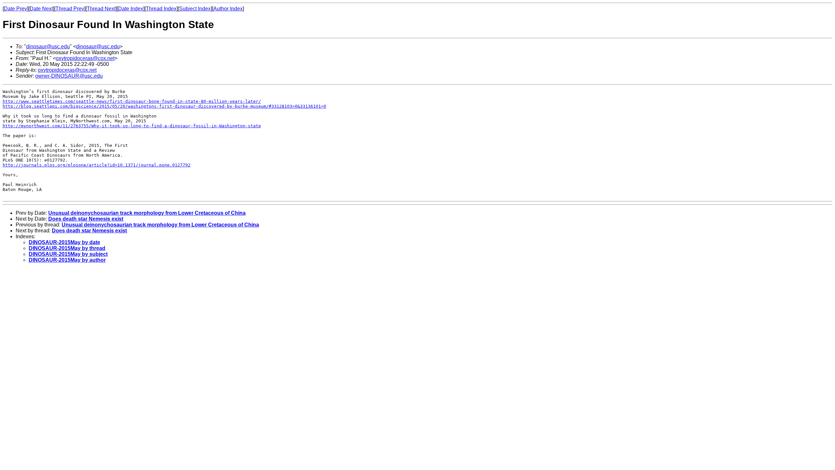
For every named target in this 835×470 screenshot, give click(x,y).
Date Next (41, 8)
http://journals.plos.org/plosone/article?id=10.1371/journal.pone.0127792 (96, 165)
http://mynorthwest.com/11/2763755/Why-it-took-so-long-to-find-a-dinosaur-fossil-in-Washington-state (132, 125)
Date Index (130, 8)
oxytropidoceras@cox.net (85, 58)
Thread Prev (69, 8)
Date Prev (15, 8)
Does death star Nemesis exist (85, 219)
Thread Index (161, 8)
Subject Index (195, 8)
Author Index (228, 8)
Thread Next (101, 8)
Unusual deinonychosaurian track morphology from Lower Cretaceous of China (147, 213)
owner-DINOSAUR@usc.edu (69, 76)
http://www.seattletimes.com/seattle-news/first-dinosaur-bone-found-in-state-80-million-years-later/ (132, 101)
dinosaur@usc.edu (48, 46)
